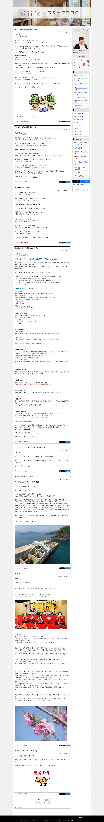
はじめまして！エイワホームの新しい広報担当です (30, 447)
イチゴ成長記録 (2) (80, 97)
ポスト (63, 121)
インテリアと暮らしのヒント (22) (81, 84)
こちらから (35, 421)
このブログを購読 (79, 184)
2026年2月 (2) (79, 116)
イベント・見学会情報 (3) (81, 101)
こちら (35, 116)
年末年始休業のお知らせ (22, 187)
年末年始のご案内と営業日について (25, 127)
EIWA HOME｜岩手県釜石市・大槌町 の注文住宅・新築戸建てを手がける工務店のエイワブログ (52, 13)
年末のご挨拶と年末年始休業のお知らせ (27, 29)
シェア (68, 121)
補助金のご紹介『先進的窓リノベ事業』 (27, 248)
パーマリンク (20, 121)
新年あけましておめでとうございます (26, 751)
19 (83, 64)
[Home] (15, 807)
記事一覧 (46, 802)
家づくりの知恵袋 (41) (81, 75)
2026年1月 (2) (79, 119)
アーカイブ (77, 110)
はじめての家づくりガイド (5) (81, 79)
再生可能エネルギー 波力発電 (24, 476)
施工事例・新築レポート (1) (81, 93)
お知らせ (27, 121)
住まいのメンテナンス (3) (81, 88)
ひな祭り (17, 573)
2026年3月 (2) (79, 113)
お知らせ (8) (78, 105)
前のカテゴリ (39, 800)
